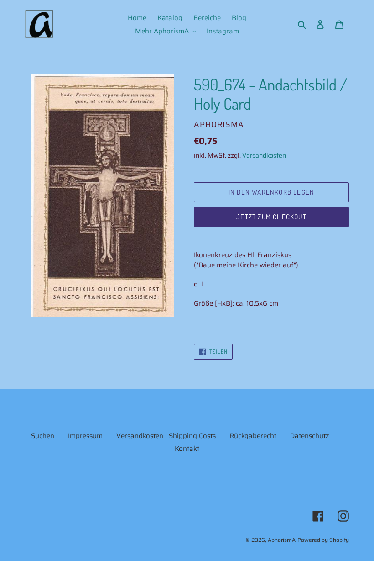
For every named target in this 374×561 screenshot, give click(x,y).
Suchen (42, 435)
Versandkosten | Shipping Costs (166, 435)
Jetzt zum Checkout (271, 216)
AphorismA (282, 539)
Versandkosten (264, 155)
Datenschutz (309, 435)
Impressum (85, 435)
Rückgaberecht (252, 435)
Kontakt (187, 448)
